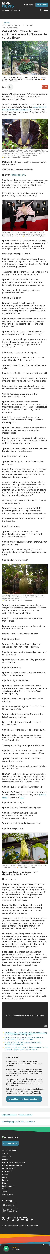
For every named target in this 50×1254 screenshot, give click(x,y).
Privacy (5, 1180)
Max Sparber (20, 25)
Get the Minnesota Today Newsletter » (24, 1099)
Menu (7, 10)
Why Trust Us (7, 1194)
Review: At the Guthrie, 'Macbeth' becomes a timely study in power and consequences (26, 1033)
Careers (5, 1153)
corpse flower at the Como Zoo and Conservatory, (24, 108)
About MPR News (9, 1150)
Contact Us (6, 1156)
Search (17, 10)
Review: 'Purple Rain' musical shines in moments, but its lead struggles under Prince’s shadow (26, 1048)
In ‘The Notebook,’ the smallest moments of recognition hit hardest (23, 1043)
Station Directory (25, 1114)
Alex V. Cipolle (7, 25)
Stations (5, 1189)
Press (4, 1177)
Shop (4, 1183)
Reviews (7, 22)
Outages (5, 1174)
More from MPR (9, 1168)
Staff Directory (8, 1186)
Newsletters (7, 1171)
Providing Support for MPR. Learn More (18, 1121)
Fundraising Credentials (12, 1165)
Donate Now (42, 5)
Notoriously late (18, 174)
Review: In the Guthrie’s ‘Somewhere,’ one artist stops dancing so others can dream (24, 1038)
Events (5, 1159)
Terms (5, 1192)
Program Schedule (9, 1114)
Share (44, 87)
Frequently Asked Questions (13, 1162)
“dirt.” (21, 797)
